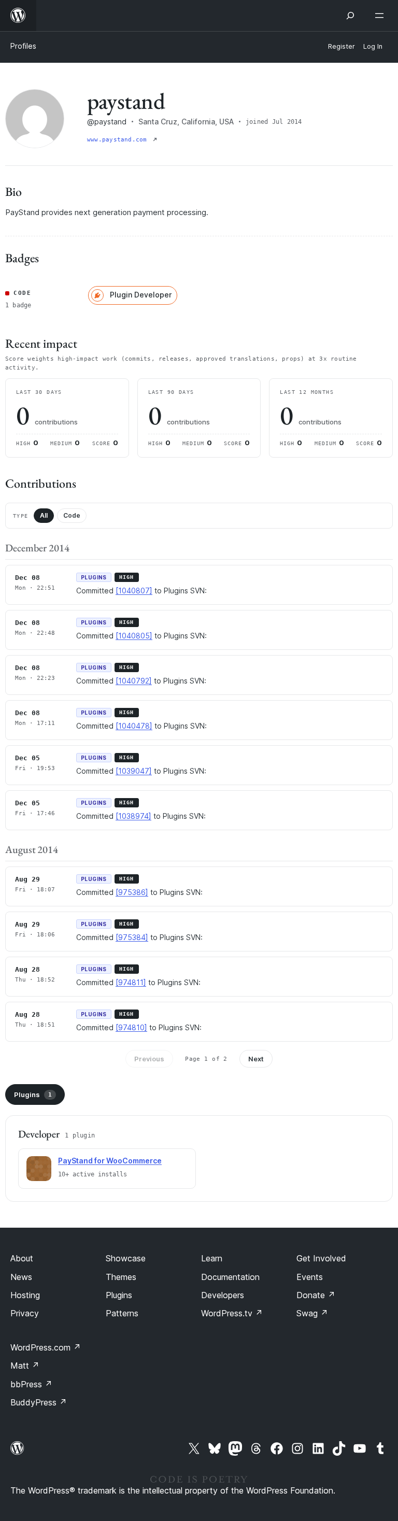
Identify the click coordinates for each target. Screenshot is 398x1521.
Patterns (122, 1313)
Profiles (23, 45)
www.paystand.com (119, 139)
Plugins (33, 1094)
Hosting (25, 1295)
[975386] (132, 892)
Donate (315, 1295)
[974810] (131, 1027)
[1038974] (133, 816)
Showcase (126, 1258)
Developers (222, 1295)
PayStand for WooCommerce (110, 1160)
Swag (312, 1313)
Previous (149, 1059)
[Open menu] (381, 15)
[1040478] (134, 725)
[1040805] (134, 635)
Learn (211, 1258)
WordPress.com (45, 1347)
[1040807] (134, 590)
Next (256, 1059)
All (44, 515)
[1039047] (134, 770)
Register (341, 46)
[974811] (131, 982)
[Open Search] (350, 15)
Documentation (230, 1277)
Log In (372, 46)
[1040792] (134, 680)
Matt (24, 1365)
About (21, 1258)
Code (71, 515)
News (21, 1277)
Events (309, 1277)
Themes (121, 1277)
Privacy (24, 1313)
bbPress (31, 1384)
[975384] (132, 937)
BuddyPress (38, 1402)
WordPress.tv (232, 1313)
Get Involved (321, 1258)
